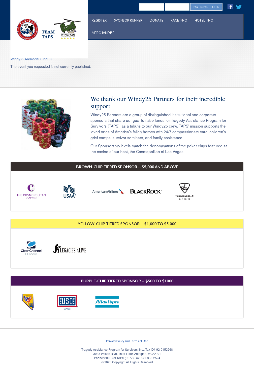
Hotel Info (204, 20)
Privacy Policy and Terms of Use (127, 341)
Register (99, 20)
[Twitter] (239, 6)
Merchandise (103, 33)
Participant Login (206, 6)
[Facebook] (230, 6)
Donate (156, 20)
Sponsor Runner (128, 20)
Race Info (179, 20)
